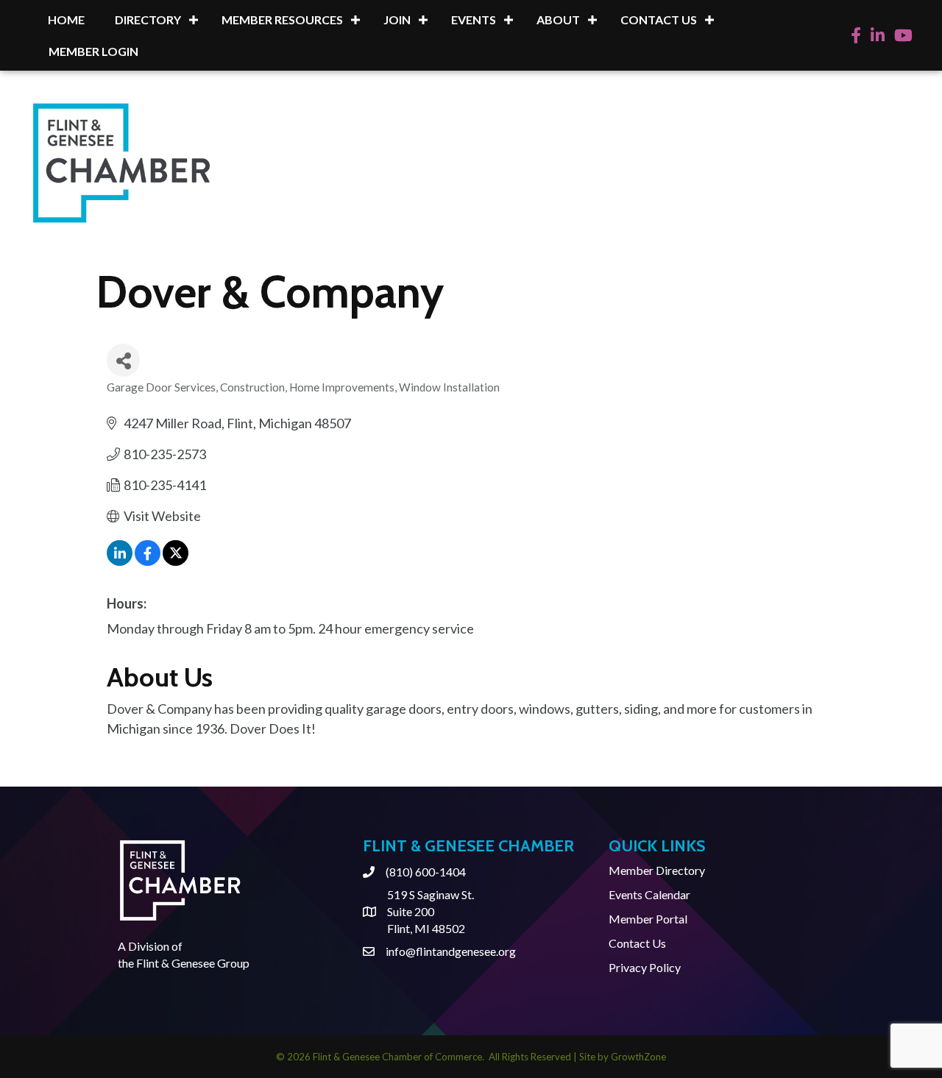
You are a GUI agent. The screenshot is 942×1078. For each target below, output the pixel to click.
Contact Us (658, 19)
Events (473, 19)
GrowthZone (638, 1057)
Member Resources (282, 19)
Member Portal (648, 919)
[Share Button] (123, 360)
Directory (148, 19)
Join (397, 19)
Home (66, 19)
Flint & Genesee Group (192, 963)
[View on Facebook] (147, 561)
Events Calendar (649, 894)
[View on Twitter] (175, 561)
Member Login (93, 51)
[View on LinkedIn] (119, 561)
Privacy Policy (645, 967)
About (558, 19)
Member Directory (657, 870)
